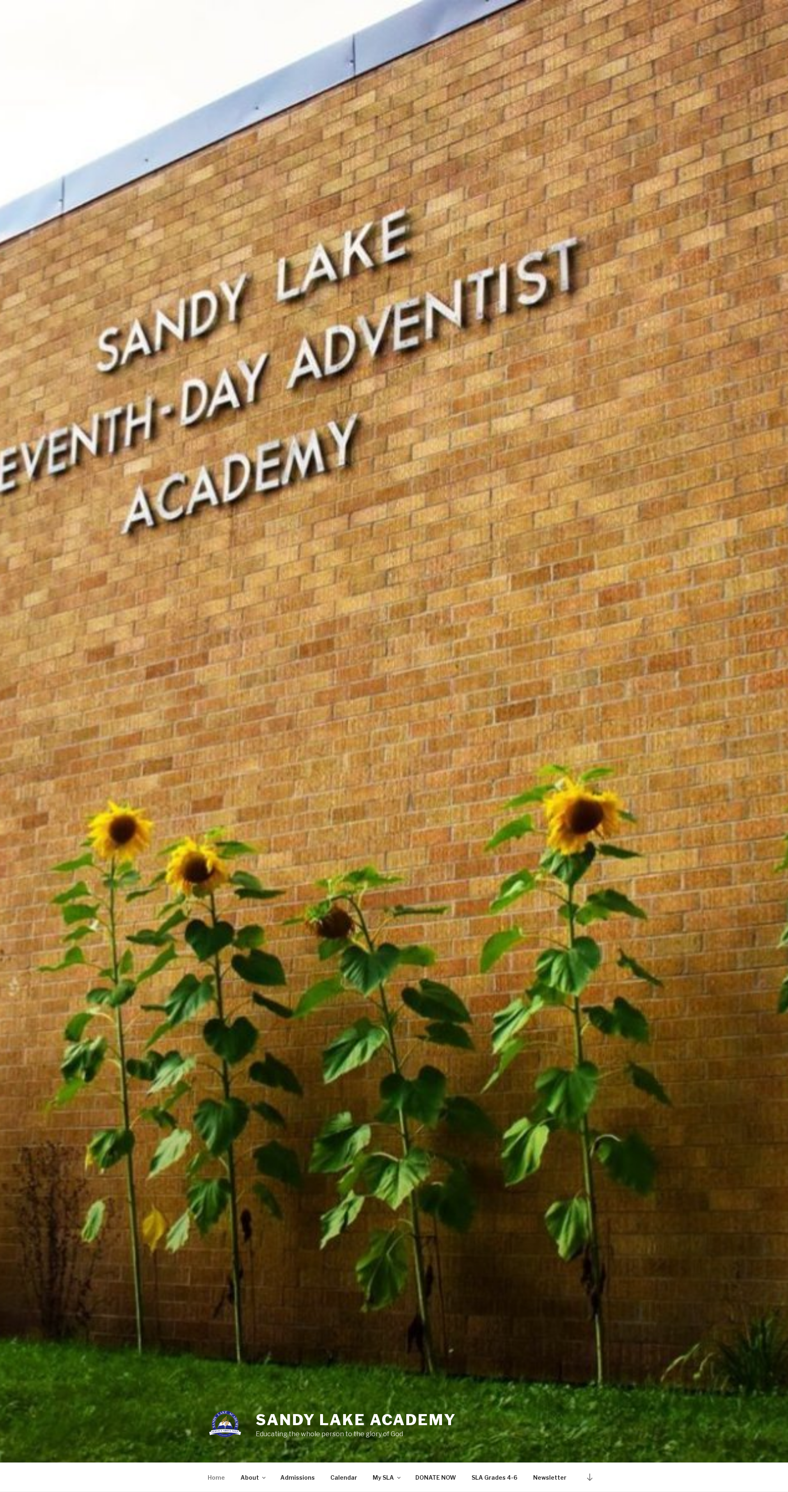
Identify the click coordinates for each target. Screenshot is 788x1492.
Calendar (343, 1477)
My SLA (383, 1477)
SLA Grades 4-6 (495, 1477)
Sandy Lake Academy (356, 1420)
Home (216, 1477)
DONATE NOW (435, 1477)
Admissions (297, 1477)
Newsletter (549, 1477)
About (250, 1477)
